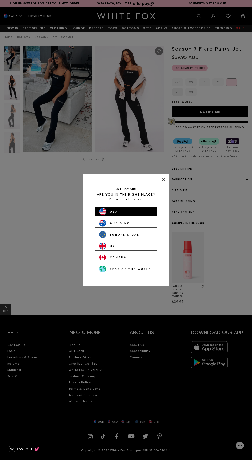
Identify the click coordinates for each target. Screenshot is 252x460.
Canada (118, 257)
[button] (24, 449)
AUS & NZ (120, 223)
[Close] (163, 179)
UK (112, 246)
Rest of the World (130, 268)
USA (114, 211)
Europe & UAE (125, 234)
